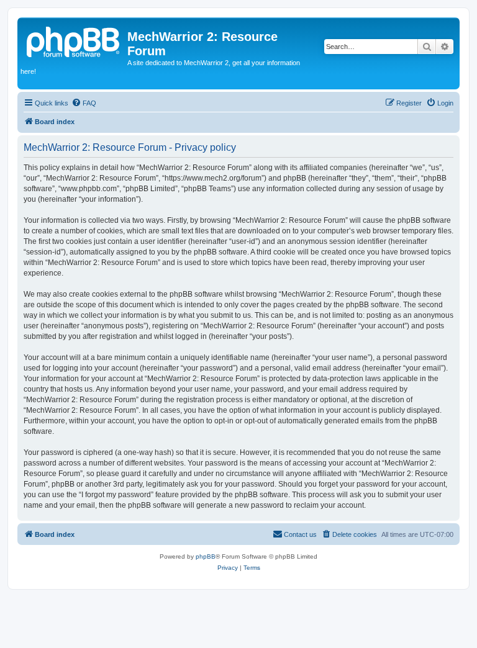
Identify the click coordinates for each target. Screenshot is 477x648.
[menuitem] (83, 103)
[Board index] (73, 40)
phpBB (206, 556)
